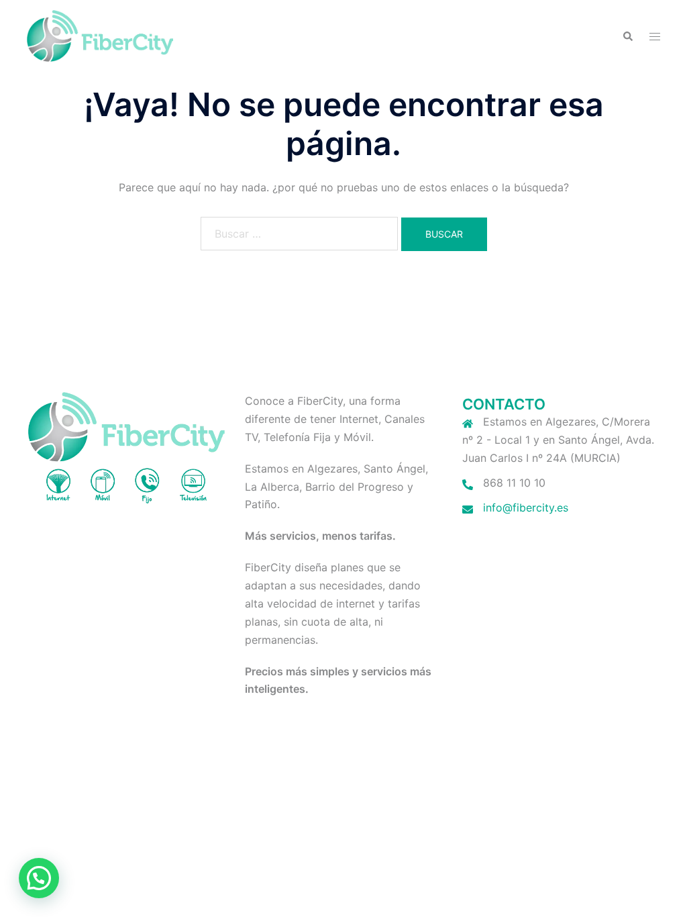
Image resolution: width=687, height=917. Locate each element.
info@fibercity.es (525, 507)
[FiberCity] (100, 35)
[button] (627, 35)
